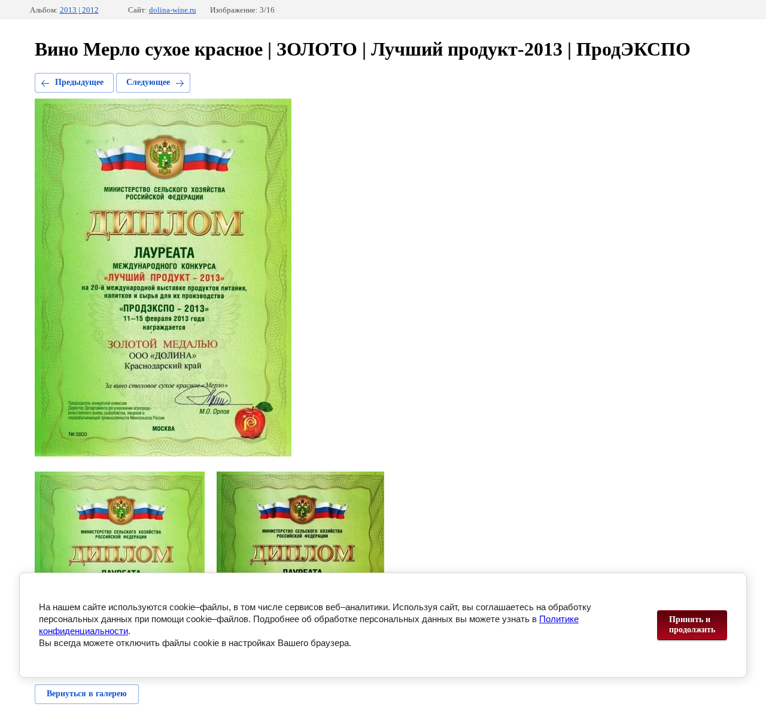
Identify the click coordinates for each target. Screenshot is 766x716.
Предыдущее (79, 82)
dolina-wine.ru (172, 9)
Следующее (148, 82)
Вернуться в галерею (87, 693)
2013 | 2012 (79, 9)
